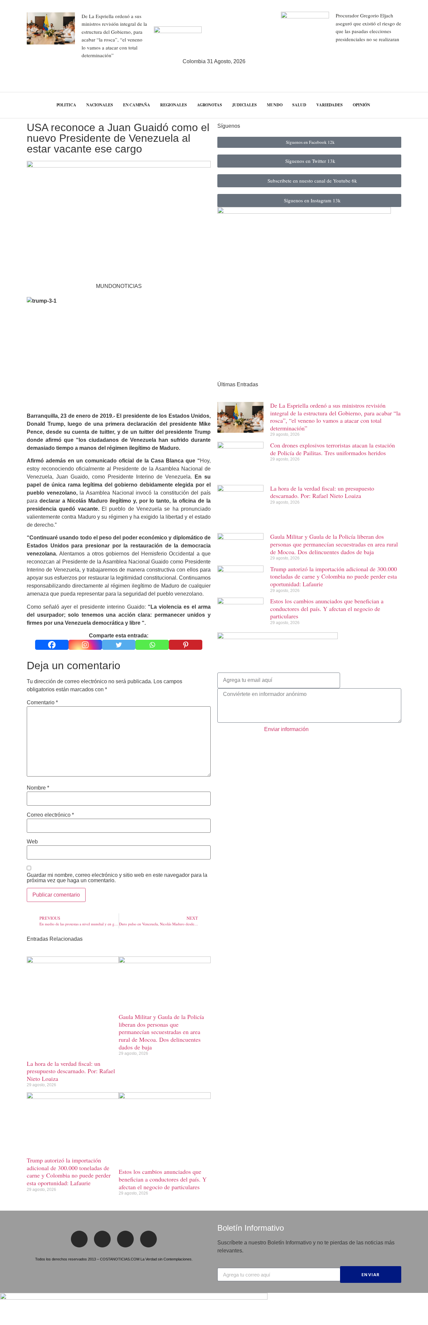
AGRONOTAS (209, 105)
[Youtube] (148, 1239)
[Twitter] (118, 645)
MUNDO (275, 105)
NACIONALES (99, 105)
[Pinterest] (185, 645)
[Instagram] (85, 645)
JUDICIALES (244, 105)
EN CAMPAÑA (136, 105)
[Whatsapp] (152, 645)
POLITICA (66, 105)
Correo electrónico (50, 815)
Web (32, 841)
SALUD (299, 105)
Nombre (38, 788)
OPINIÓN (361, 105)
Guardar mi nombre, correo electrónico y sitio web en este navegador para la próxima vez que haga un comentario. (117, 878)
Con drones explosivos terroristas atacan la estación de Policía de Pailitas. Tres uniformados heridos (332, 449)
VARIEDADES (329, 105)
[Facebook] (52, 645)
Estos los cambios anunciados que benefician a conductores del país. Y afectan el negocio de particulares (163, 1179)
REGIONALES (173, 105)
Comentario (42, 702)
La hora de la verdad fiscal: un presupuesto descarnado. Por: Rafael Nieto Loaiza (71, 1071)
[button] (411, 105)
